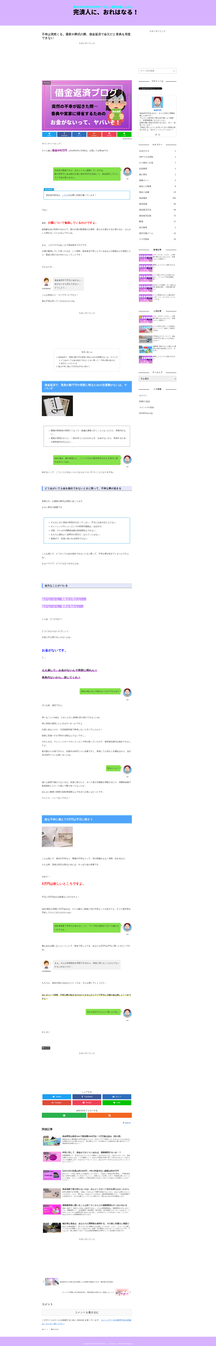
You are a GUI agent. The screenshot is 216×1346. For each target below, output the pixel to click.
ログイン (143, 395)
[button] (174, 71)
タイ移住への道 (157, 163)
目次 (84, 352)
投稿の (144, 401)
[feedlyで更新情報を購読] (64, 1115)
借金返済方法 (157, 210)
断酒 (157, 221)
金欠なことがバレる (69, 363)
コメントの (146, 407)
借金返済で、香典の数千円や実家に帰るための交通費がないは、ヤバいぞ (88, 357)
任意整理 (157, 169)
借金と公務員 (157, 186)
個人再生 (157, 174)
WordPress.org (146, 413)
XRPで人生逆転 (157, 157)
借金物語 (157, 198)
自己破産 (157, 227)
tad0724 (157, 110)
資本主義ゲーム (157, 233)
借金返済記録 (157, 216)
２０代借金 (157, 239)
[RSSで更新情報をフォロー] (109, 1115)
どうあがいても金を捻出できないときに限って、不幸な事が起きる (88, 360)
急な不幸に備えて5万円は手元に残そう (74, 366)
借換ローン (157, 180)
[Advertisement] (87, 61)
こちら (65, 195)
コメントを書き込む (87, 1312)
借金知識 (47, 1048)
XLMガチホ (157, 151)
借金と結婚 (157, 192)
